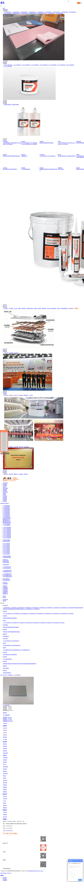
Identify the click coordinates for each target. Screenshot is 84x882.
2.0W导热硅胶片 (6, 508)
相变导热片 (5, 156)
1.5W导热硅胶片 (13, 142)
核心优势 (5, 741)
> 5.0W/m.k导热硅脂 (69, 64)
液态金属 (5, 167)
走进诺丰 (5, 392)
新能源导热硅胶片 (7, 518)
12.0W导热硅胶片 (7, 523)
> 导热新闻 (10, 352)
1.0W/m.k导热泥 (61, 142)
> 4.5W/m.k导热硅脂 (60, 64)
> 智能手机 (23, 308)
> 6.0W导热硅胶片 (56, 12)
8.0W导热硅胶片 (6, 516)
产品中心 (5, 140)
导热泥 (59, 141)
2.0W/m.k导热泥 (68, 142)
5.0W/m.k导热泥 (6, 550)
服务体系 (5, 750)
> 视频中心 (15, 474)
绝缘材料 (60, 167)
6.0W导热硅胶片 (6, 513)
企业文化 (5, 732)
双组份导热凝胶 (49, 142)
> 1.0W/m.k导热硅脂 (7, 64)
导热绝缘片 (45, 169)
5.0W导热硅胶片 (6, 512)
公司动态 (5, 812)
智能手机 (5, 805)
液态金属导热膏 (13, 169)
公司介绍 (5, 728)
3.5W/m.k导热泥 (64, 144)
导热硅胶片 (5, 9)
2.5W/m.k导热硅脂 (33, 144)
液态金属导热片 (6, 169)
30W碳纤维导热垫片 (71, 156)
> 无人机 (15, 308)
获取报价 (5, 877)
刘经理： (5, 821)
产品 (4, 873)
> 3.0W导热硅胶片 (31, 12)
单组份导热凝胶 (43, 142)
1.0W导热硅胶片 (6, 142)
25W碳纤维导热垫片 (62, 156)
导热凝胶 (5, 101)
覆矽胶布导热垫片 (7, 522)
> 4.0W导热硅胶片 (39, 12)
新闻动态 (5, 810)
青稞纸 (62, 169)
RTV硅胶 (23, 169)
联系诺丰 (5, 471)
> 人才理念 (30, 395)
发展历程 (5, 730)
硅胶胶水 (78, 167)
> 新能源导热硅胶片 (16, 13)
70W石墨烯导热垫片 (7, 574)
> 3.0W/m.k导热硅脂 (42, 64)
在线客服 (5, 880)
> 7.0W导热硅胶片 (64, 12)
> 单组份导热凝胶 (7, 104)
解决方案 (5, 305)
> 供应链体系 (26, 446)
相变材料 (5, 154)
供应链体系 (5, 753)
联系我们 (5, 819)
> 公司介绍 (5, 395)
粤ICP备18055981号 (32, 870)
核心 (6, 873)
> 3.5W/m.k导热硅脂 (51, 64)
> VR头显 (48, 308)
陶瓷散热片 (5, 593)
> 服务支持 (5, 474)
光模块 (4, 803)
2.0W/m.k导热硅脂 (25, 144)
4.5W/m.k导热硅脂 (7, 535)
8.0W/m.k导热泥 (6, 553)
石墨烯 (77, 154)
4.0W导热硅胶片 (6, 510)
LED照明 (5, 798)
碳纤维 (59, 154)
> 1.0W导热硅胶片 (7, 12)
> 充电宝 (58, 308)
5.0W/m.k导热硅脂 (7, 536)
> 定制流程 (20, 474)
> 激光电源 (43, 308)
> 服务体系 (20, 446)
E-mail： (5, 830)
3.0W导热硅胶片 (9, 144)
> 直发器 (39, 308)
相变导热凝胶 (11, 156)
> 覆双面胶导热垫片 (32, 13)
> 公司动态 (5, 352)
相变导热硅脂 (17, 156)
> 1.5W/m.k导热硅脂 (16, 64)
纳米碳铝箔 (5, 592)
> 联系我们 (25, 474)
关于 (10, 873)
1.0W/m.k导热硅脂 (25, 142)
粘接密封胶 (27, 169)
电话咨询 (5, 879)
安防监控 (5, 796)
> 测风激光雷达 (29, 308)
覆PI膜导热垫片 (6, 519)
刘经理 (1, 875)
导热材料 (41, 167)
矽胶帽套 (41, 169)
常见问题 (5, 816)
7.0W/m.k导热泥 (6, 552)
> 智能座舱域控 (63, 308)
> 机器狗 (35, 308)
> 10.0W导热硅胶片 (7, 13)
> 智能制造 (10, 446)
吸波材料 (23, 154)
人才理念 (5, 739)
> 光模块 (19, 308)
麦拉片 (59, 169)
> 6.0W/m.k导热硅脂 (7, 66)
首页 (4, 8)
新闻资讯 (5, 350)
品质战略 (5, 748)
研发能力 (5, 743)
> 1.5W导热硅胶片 (15, 12)
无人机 (4, 800)
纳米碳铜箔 (5, 591)
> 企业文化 (15, 395)
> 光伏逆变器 (70, 308)
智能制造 (5, 746)
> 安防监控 (5, 308)
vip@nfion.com (8, 830)
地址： (4, 823)
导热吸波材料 (24, 156)
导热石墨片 (5, 589)
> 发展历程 (10, 395)
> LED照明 (10, 308)
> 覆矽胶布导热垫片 (41, 13)
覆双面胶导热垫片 (7, 521)
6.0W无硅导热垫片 (52, 156)
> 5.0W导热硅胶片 (48, 12)
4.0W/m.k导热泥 (6, 548)
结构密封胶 (78, 169)
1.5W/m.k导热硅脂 (33, 142)
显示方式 (2, 603)
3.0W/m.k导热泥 (6, 546)
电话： (4, 825)
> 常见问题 (15, 352)
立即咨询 (7, 503)
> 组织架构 (20, 395)
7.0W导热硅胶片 (6, 514)
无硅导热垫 (42, 154)
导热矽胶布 (50, 169)
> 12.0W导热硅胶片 (50, 13)
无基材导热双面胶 (7, 557)
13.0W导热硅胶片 (7, 525)
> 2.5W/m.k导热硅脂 (34, 64)
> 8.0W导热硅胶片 (72, 12)
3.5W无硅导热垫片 (44, 156)
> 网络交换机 (53, 308)
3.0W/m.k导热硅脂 (7, 532)
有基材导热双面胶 (80, 142)
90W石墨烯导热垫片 (7, 575)
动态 (8, 873)
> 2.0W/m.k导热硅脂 (25, 64)
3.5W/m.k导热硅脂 (7, 533)
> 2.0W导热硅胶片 (23, 12)
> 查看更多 (75, 308)
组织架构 (5, 734)
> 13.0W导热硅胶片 (59, 13)
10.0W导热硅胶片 (7, 517)
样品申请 (2, 503)
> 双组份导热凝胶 (15, 104)
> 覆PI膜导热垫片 (24, 13)
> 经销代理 (10, 474)
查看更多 (5, 712)
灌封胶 (82, 169)
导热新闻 (5, 814)
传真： (4, 828)
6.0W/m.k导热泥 (6, 551)
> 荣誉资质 (25, 395)
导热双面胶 (78, 141)
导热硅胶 (23, 167)
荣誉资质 (5, 737)
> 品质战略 (15, 446)
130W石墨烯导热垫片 (7, 576)
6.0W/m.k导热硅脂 (7, 537)
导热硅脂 (5, 62)
